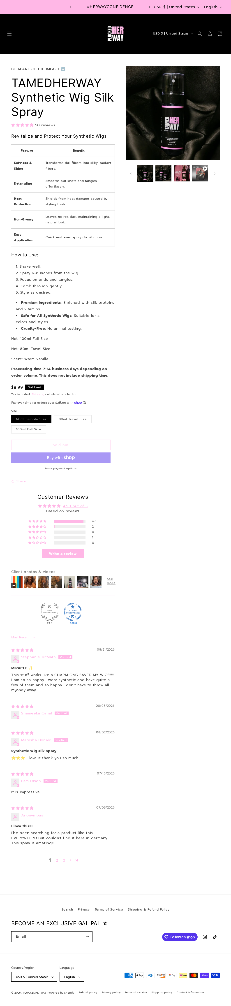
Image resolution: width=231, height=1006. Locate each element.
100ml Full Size (31, 430)
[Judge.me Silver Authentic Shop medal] (50, 612)
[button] (9, 34)
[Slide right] (215, 173)
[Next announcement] (150, 7)
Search (67, 909)
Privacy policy (111, 992)
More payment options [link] (61, 468)
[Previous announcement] (71, 7)
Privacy (84, 909)
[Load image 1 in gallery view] (145, 173)
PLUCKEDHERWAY (35, 993)
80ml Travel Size (75, 420)
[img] (22, 650)
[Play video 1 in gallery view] (200, 173)
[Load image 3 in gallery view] (182, 173)
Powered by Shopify (61, 993)
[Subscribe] (87, 936)
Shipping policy (162, 992)
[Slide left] (131, 173)
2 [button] (57, 860)
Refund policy (88, 992)
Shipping (38, 394)
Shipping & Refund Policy (148, 909)
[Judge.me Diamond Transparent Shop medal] (73, 612)
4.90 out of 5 (75, 506)
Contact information (190, 992)
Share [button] (21, 481)
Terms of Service (109, 909)
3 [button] (64, 860)
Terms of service (136, 992)
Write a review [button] (63, 553)
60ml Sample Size (33, 420)
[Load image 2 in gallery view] (163, 173)
